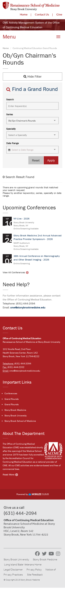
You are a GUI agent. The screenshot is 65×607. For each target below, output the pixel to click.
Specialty (11, 128)
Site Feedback (35, 574)
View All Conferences (14, 272)
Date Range (12, 143)
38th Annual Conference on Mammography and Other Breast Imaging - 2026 (37, 257)
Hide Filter (34, 76)
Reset (36, 160)
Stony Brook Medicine (15, 410)
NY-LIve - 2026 (21, 218)
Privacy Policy (34, 569)
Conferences (11, 393)
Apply (51, 160)
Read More (8, 474)
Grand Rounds (12, 399)
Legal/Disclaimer (13, 569)
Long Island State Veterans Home (23, 564)
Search (10, 99)
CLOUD (40, 494)
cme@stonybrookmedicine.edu (27, 307)
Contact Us (42, 14)
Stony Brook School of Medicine (20, 420)
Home (24, 14)
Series (9, 114)
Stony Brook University (16, 415)
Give (59, 14)
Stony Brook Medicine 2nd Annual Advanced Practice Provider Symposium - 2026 (38, 237)
